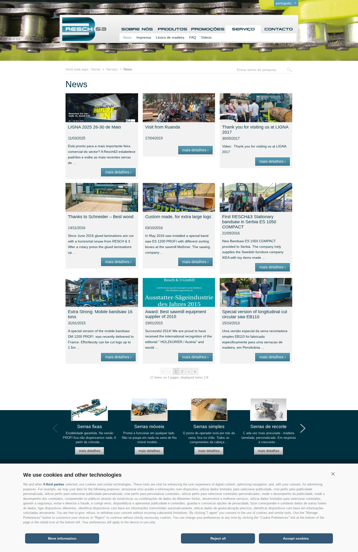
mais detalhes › (118, 172)
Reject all (218, 538)
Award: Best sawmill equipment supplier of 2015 (175, 314)
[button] (333, 474)
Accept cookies (296, 538)
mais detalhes (89, 451)
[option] (89, 428)
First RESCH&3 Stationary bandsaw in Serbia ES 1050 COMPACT (249, 221)
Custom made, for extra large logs (178, 216)
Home (95, 69)
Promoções (208, 29)
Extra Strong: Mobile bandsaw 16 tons (100, 314)
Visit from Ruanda (162, 127)
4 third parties (53, 484)
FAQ (192, 37)
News (127, 37)
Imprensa (143, 37)
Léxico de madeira (170, 37)
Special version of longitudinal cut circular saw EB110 (254, 314)
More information (62, 538)
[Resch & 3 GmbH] (83, 40)
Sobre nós (137, 29)
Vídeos (206, 37)
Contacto (278, 29)
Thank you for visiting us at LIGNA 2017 (255, 130)
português (283, 3)
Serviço (243, 29)
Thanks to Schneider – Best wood (100, 216)
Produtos (172, 29)
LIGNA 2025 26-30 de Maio (94, 127)
